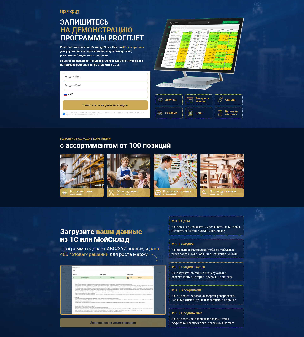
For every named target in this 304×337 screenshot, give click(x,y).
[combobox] (66, 94)
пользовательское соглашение (86, 115)
